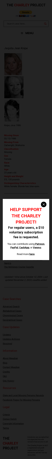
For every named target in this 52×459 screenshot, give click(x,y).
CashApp (24, 247)
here (32, 254)
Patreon (39, 243)
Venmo (37, 247)
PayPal (14, 247)
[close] (43, 204)
